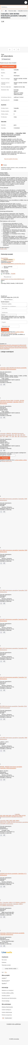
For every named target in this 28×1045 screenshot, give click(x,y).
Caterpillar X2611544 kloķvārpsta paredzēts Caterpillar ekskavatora (12, 933)
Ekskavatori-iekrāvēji (14, 347)
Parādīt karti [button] (4, 296)
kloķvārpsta (16, 75)
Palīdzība (4, 962)
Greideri (15, 346)
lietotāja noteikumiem (11, 333)
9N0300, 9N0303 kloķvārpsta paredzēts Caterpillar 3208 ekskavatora (11, 767)
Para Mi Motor (4, 258)
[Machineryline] (6, 11)
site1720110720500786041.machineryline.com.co (13, 263)
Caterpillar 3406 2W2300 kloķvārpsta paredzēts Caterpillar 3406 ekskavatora (13, 368)
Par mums (4, 959)
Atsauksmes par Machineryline (9, 998)
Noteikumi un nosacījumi (7, 990)
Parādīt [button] (13, 273)
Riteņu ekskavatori (21, 346)
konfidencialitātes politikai (20, 460)
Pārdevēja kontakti (6, 965)
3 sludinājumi (10, 261)
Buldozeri (2, 346)
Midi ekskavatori (23, 347)
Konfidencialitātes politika (8, 993)
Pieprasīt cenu (6, 59)
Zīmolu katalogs (5, 1000)
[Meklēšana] (25, 7)
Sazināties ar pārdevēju (8, 66)
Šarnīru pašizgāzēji (4, 348)
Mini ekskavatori (9, 346)
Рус (6, 972)
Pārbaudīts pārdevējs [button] (8, 259)
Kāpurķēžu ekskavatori (12, 345)
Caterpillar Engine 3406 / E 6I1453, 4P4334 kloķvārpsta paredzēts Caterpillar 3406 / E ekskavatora (12, 402)
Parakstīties (5, 457)
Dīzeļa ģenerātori (4, 347)
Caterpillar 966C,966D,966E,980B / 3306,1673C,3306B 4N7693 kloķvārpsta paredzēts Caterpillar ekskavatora (14, 822)
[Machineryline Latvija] (10, 2)
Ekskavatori (3, 345)
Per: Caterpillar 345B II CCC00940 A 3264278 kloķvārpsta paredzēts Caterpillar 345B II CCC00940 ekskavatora (12, 904)
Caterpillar (16, 69)
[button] (26, 2)
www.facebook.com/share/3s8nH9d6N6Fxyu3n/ (12, 279)
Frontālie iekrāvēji (22, 345)
